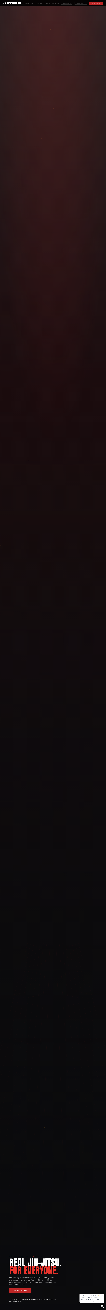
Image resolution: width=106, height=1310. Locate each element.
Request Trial (96, 3)
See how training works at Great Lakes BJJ (27, 1299)
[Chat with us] (102, 1306)
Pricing (47, 3)
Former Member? (80, 3)
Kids (32, 3)
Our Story (55, 3)
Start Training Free (20, 1290)
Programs (26, 3)
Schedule (39, 3)
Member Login (67, 3)
